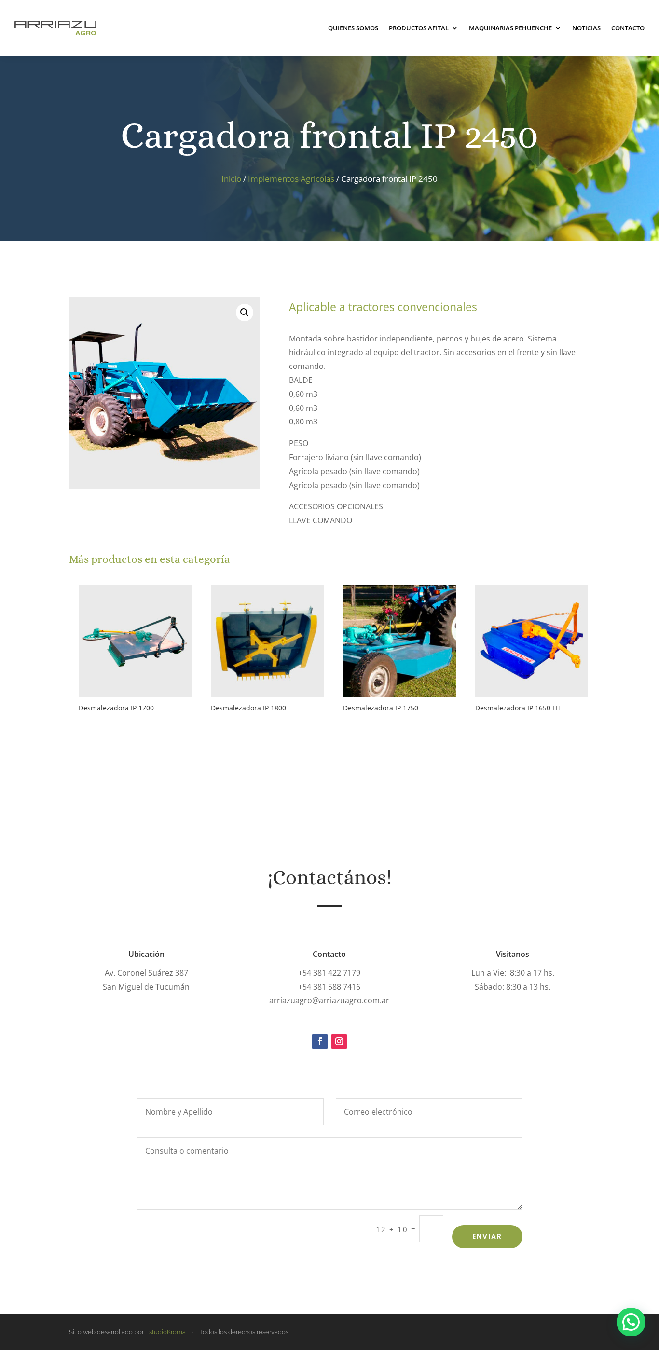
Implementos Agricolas (291, 178)
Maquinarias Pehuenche (510, 28)
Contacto (628, 28)
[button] (244, 312)
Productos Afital (419, 28)
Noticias (586, 28)
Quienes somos (353, 28)
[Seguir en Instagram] (339, 1041)
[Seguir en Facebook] (320, 1041)
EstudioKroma (165, 1332)
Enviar (487, 1236)
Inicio (231, 178)
